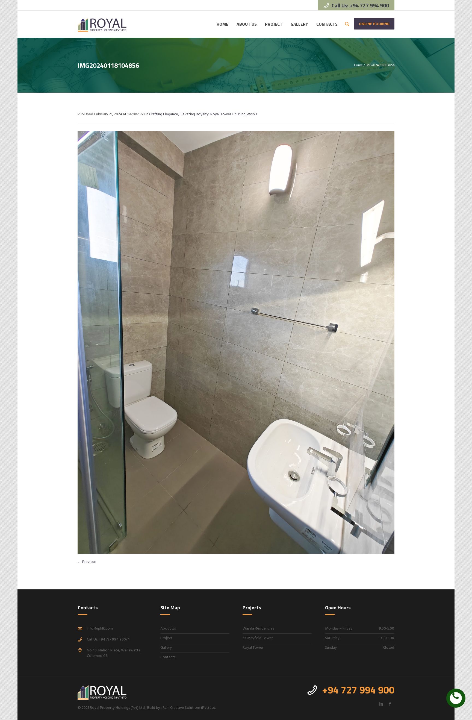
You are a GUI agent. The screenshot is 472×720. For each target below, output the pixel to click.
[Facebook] (390, 704)
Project (166, 638)
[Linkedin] (381, 704)
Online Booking (374, 24)
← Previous (87, 562)
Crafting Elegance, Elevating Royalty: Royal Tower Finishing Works (203, 114)
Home (358, 65)
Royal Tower (253, 648)
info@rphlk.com (100, 628)
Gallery (166, 648)
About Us (168, 628)
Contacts (167, 657)
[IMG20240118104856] (236, 342)
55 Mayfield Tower (258, 638)
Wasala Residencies (258, 628)
